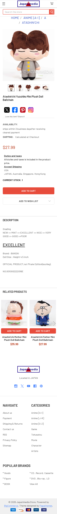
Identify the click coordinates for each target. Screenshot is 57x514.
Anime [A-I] (37, 412)
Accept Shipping (13, 166)
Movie (34, 440)
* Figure (7, 478)
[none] (28, 55)
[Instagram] (16, 386)
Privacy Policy (10, 440)
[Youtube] (28, 386)
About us (7, 412)
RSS (5, 434)
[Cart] (52, 3)
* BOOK (6, 483)
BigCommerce (11, 505)
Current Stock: (13, 180)
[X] (22, 386)
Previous (2, 323)
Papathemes (46, 505)
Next (54, 323)
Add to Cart (14, 330)
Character (36, 445)
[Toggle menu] (3, 3)
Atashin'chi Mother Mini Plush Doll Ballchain (14, 338)
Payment (7, 418)
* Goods (6, 473)
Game (34, 429)
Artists (34, 450)
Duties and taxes (13, 155)
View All (34, 483)
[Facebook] (35, 386)
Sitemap (7, 445)
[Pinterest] (41, 386)
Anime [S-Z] (37, 423)
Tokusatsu (36, 434)
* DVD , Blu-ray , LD (39, 478)
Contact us (8, 429)
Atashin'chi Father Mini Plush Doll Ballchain (43, 338)
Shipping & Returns (13, 423)
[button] (28, 201)
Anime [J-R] (37, 418)
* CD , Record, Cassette (41, 473)
